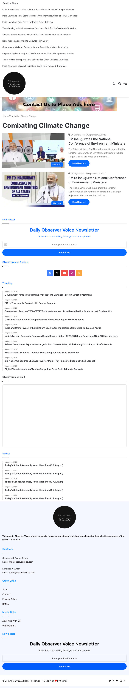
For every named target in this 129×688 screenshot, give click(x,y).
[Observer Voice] (14, 83)
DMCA (5, 604)
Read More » (79, 163)
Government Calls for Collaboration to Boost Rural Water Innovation (35, 47)
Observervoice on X (13, 376)
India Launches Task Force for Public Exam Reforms (27, 22)
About (5, 589)
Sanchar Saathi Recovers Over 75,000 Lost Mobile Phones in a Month (36, 34)
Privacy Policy (9, 599)
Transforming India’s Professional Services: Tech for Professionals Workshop (39, 28)
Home (5, 116)
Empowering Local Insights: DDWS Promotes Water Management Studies (38, 53)
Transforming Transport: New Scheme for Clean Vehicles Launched (35, 59)
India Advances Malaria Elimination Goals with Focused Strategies (34, 66)
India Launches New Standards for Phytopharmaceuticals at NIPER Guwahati (39, 15)
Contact (6, 594)
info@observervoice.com (21, 562)
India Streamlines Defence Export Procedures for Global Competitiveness (38, 9)
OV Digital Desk (78, 135)
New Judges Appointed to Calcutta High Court (25, 41)
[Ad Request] (59, 110)
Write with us (9, 625)
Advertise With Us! (11, 621)
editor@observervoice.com (22, 572)
